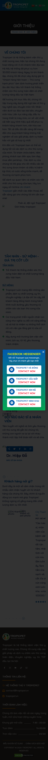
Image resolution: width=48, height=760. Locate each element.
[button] (43, 352)
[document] (24, 380)
